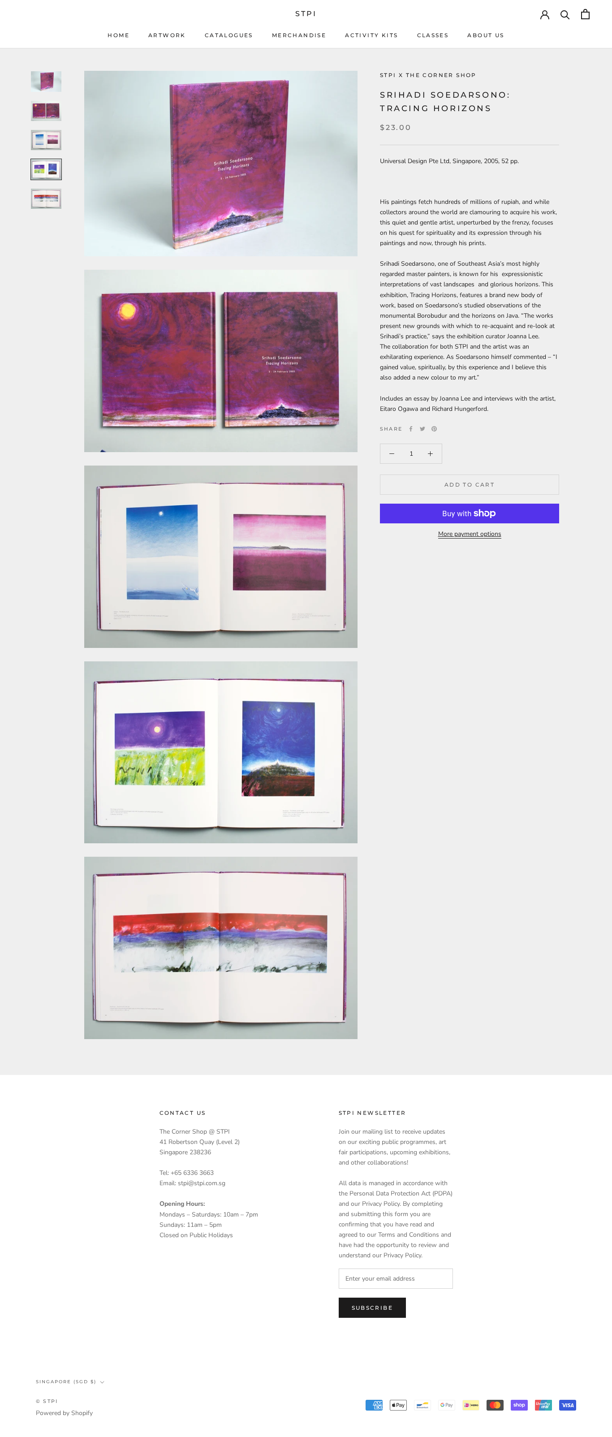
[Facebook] (411, 429)
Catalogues (229, 35)
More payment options (469, 534)
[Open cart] (585, 14)
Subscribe (372, 1307)
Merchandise (299, 35)
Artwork (167, 35)
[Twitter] (422, 429)
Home (118, 35)
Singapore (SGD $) (66, 1382)
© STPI (47, 1401)
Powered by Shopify (64, 1413)
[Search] (565, 14)
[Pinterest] (434, 429)
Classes (433, 35)
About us (485, 35)
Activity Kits (371, 35)
